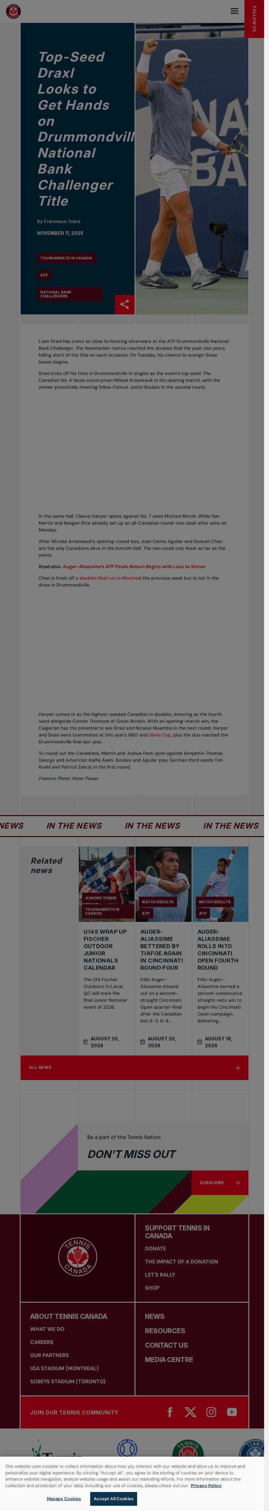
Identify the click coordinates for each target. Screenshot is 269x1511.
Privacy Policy (206, 1485)
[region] (132, 1484)
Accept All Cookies (114, 1499)
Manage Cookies (64, 1499)
